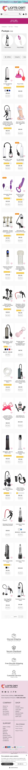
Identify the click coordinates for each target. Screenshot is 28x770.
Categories (4, 26)
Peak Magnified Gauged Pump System (7, 600)
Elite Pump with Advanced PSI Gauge (20, 231)
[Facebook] (11, 691)
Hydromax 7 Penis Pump (20, 561)
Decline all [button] (20, 764)
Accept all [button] (7, 764)
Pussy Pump (20, 83)
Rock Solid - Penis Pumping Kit (7, 160)
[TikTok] (13, 691)
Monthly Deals (19, 713)
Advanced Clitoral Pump (7, 195)
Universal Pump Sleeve (7, 381)
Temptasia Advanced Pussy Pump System (8, 524)
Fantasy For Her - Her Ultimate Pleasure (20, 195)
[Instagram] (2, 691)
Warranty (5, 733)
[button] (1, 14)
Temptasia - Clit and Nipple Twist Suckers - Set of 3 (8, 232)
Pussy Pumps (20, 47)
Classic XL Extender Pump (7, 561)
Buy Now (8, 95)
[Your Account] (23, 14)
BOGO (14, 21)
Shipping (5, 730)
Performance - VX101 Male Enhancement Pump (8, 342)
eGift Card (18, 716)
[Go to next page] (19, 617)
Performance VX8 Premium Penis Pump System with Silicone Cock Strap (8, 123)
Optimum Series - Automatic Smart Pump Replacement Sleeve (20, 268)
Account (17, 706)
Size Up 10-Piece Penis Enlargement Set (20, 123)
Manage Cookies (7, 737)
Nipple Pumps (19, 730)
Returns (5, 732)
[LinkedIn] (16, 691)
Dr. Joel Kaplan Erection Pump (20, 160)
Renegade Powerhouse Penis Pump (20, 453)
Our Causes (6, 713)
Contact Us (6, 714)
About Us (5, 706)
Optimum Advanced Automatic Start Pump (7, 268)
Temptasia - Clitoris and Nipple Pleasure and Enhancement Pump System (20, 306)
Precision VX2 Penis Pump (20, 599)
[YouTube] (5, 691)
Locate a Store (19, 708)
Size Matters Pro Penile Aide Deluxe (20, 416)
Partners (5, 709)
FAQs (4, 728)
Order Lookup (6, 726)
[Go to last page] (22, 617)
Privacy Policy (6, 735)
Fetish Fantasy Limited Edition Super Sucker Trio (8, 305)
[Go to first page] (6, 617)
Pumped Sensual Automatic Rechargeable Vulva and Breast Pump (20, 343)
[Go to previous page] (9, 617)
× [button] (26, 755)
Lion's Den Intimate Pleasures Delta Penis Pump (20, 382)
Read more (13, 761)
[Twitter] (8, 691)
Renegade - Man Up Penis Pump (8, 452)
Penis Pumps (8, 47)
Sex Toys (11, 26)
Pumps (16, 26)
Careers (5, 708)
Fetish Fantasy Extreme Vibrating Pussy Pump (20, 489)
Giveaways (18, 714)
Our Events (6, 711)
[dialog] (14, 762)
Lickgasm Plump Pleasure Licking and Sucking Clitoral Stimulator (8, 417)
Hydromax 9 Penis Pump (20, 524)
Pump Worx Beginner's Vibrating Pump (7, 489)
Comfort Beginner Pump (7, 84)
